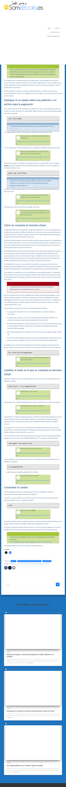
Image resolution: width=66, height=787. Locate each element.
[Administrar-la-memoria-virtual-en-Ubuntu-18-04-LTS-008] (33, 158)
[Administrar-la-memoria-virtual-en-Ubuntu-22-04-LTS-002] (33, 202)
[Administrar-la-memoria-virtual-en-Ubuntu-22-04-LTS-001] (33, 142)
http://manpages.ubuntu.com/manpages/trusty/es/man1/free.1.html (31, 542)
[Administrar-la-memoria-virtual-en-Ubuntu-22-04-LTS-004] (33, 397)
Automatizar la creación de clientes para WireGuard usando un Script (30, 711)
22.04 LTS (8, 651)
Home (49, 28)
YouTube (57, 28)
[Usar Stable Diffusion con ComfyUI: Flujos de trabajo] (33, 741)
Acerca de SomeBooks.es (53, 36)
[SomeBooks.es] (19, 32)
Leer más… (31, 663)
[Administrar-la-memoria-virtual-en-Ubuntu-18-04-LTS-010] (33, 219)
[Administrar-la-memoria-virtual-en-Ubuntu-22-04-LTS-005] (33, 412)
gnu (18, 563)
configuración (13, 563)
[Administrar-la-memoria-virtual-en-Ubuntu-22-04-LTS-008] (33, 516)
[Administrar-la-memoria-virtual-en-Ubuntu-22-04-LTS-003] (33, 364)
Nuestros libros (54, 32)
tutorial (47, 563)
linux (29, 563)
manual (33, 563)
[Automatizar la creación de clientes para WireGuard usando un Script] (33, 687)
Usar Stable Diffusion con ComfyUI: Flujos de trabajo (24, 765)
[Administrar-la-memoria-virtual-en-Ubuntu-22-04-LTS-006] (33, 454)
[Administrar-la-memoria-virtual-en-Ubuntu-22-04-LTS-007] (33, 481)
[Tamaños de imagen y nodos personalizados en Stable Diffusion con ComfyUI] (33, 630)
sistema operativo (40, 563)
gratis (21, 563)
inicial (25, 563)
